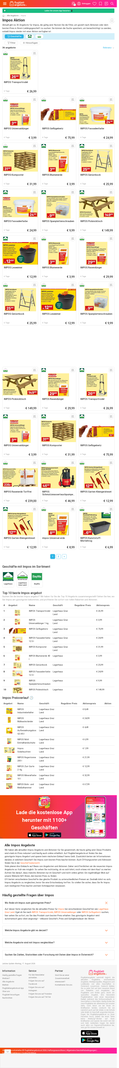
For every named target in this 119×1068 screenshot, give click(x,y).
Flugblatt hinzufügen (11, 995)
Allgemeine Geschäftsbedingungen (81, 1050)
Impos (61, 909)
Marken (5, 985)
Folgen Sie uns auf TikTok (40, 997)
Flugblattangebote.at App (13, 988)
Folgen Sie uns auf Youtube (40, 994)
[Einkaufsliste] (106, 3)
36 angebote (9, 47)
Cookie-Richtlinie (29, 1053)
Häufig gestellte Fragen (12, 975)
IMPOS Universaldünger (65, 912)
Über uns (6, 991)
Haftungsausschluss (56, 1050)
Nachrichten (7, 998)
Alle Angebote (13, 16)
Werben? (6, 978)
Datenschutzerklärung (11, 1053)
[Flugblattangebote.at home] (18, 3)
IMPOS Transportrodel (42, 912)
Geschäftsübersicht (30, 863)
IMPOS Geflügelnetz (91, 912)
